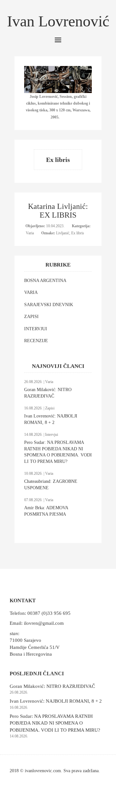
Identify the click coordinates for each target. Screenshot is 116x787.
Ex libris (77, 233)
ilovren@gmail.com (44, 623)
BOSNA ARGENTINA (45, 280)
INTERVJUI (35, 328)
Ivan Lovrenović (58, 21)
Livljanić (62, 233)
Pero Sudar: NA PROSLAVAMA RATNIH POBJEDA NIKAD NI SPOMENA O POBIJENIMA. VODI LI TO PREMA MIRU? (55, 723)
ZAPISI (31, 316)
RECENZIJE (36, 340)
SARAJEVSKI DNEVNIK (48, 304)
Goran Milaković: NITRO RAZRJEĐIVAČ (52, 686)
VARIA (31, 292)
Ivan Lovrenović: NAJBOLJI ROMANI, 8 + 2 (56, 701)
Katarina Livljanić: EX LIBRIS (58, 210)
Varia (30, 233)
